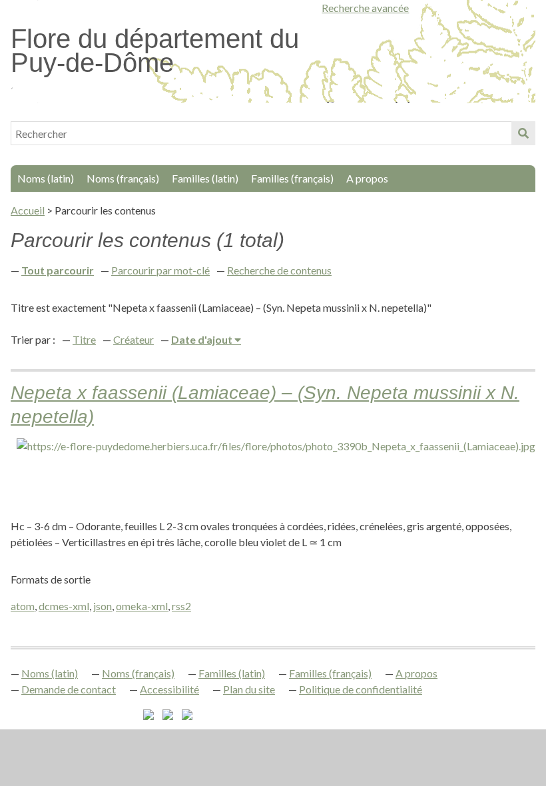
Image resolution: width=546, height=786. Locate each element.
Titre (84, 339)
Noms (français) (123, 178)
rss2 (181, 605)
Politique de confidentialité (360, 689)
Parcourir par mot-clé (160, 270)
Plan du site (249, 689)
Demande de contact (68, 689)
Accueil (28, 210)
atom (23, 605)
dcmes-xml (64, 605)
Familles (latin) (205, 178)
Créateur (133, 339)
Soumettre (523, 133)
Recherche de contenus (279, 270)
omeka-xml (142, 605)
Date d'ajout (202, 339)
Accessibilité (169, 689)
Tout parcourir (57, 270)
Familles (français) (292, 178)
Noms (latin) (45, 178)
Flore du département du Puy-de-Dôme (155, 50)
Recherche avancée (365, 7)
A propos (367, 178)
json (102, 605)
